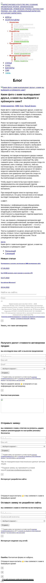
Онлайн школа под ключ (23, 35)
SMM (17, 106)
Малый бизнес (30, 106)
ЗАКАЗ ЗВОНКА (6, 77)
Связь (7, 73)
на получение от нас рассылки (16, 380)
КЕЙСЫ (8, 17)
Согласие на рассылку (23, 318)
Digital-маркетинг (7, 106)
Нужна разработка (21, 41)
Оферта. (32, 318)
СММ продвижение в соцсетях (26, 47)
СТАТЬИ (8, 63)
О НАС (8, 65)
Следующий (10, 253)
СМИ (7, 70)
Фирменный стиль (21, 39)
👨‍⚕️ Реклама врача (21, 57)
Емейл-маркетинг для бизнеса (26, 48)
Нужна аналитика (21, 29)
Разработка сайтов (21, 36)
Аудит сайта (18, 26)
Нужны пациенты (21, 61)
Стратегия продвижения (23, 24)
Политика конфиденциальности (11, 316)
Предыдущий (10, 251)
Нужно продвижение (22, 53)
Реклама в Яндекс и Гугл (23, 52)
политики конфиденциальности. (19, 470)
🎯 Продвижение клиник (23, 59)
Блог (22, 106)
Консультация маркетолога (24, 27)
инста (3, 242)
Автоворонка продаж (22, 33)
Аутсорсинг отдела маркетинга (26, 45)
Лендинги (17, 38)
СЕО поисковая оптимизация (25, 50)
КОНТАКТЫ (9, 68)
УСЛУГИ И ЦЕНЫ (12, 19)
